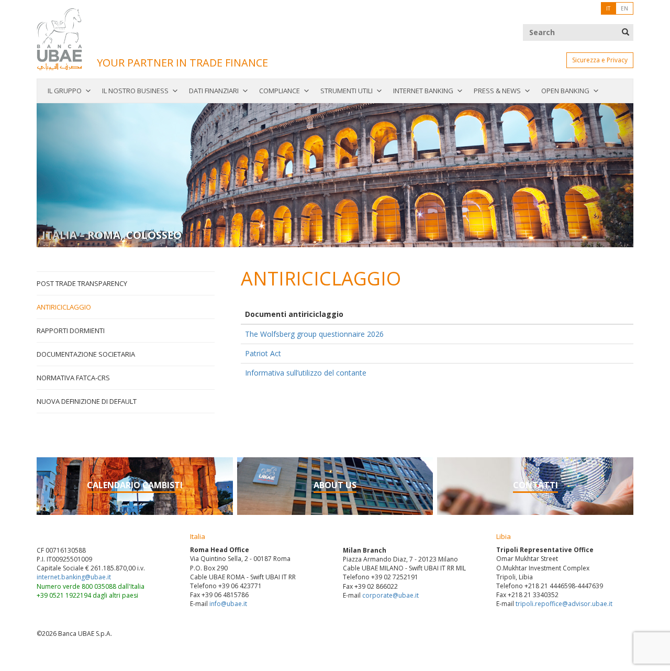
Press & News (497, 90)
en (624, 8)
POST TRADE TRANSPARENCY (82, 283)
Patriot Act (263, 353)
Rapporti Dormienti (71, 330)
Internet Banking (423, 90)
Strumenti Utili (346, 90)
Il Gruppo (65, 90)
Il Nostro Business (135, 90)
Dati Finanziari (214, 90)
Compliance (279, 90)
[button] (81, 175)
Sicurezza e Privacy (600, 60)
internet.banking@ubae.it (74, 577)
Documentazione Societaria (86, 354)
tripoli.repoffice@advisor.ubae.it (564, 603)
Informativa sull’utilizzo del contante (305, 373)
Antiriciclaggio (64, 307)
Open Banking (565, 90)
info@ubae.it (228, 603)
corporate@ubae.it (390, 595)
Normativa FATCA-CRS (73, 377)
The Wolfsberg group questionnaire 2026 (314, 334)
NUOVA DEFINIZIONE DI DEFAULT (87, 401)
